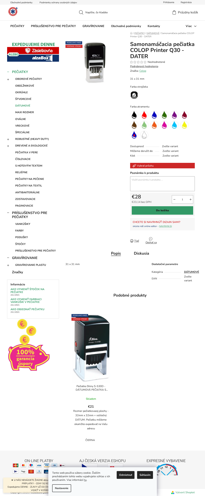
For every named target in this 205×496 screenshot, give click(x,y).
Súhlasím (145, 475)
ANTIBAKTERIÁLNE (27, 192)
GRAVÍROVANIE (24, 258)
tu (85, 480)
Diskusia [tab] (141, 253)
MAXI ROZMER (24, 112)
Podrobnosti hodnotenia (144, 66)
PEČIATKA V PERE (26, 152)
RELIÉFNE (21, 172)
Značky (17, 272)
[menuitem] (17, 26)
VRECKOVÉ (22, 126)
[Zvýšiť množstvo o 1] (190, 199)
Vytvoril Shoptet (185, 492)
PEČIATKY (20, 72)
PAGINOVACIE (24, 206)
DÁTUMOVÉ (22, 105)
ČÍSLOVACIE (23, 159)
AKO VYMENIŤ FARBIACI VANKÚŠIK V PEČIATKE (26, 301)
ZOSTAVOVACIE (25, 199)
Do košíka (162, 210)
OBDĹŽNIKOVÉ (24, 86)
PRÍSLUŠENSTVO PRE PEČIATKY (29, 215)
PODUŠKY (21, 237)
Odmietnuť (125, 475)
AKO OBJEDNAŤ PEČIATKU (27, 309)
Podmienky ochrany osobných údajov (58, 2)
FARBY (19, 230)
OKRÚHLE (21, 92)
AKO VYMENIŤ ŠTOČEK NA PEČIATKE (27, 291)
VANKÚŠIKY (22, 224)
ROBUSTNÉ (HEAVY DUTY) (32, 139)
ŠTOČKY (20, 244)
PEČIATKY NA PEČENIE (29, 179)
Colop (142, 71)
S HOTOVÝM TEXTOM (28, 166)
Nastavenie (61, 488)
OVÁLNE (20, 119)
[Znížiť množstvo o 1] (174, 199)
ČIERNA (90, 440)
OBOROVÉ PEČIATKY (28, 79)
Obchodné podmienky (21, 2)
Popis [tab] (116, 253)
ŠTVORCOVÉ (23, 99)
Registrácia (186, 2)
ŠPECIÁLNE (22, 132)
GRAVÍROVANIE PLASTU (30, 265)
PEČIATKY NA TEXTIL (28, 185)
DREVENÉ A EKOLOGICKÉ (31, 145)
